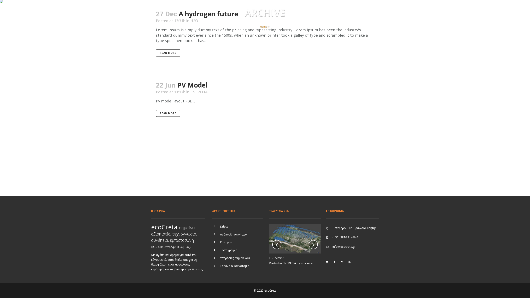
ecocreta (307, 263)
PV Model (192, 85)
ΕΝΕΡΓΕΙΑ (199, 91)
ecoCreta (270, 290)
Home (263, 26)
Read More (168, 53)
